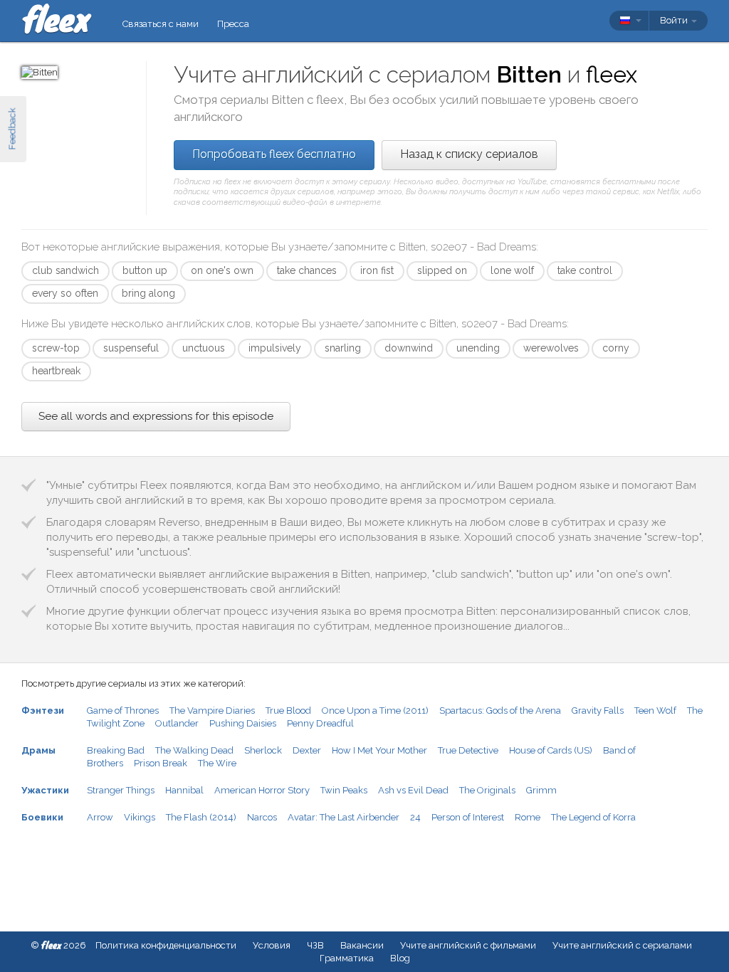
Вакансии (362, 945)
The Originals (487, 790)
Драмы (38, 750)
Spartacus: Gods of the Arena (500, 710)
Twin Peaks (343, 790)
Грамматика (347, 958)
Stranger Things (120, 790)
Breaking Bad (116, 750)
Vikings (139, 817)
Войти (675, 20)
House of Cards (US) (550, 750)
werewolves (551, 348)
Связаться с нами (160, 24)
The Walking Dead (194, 750)
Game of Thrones (123, 710)
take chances (307, 270)
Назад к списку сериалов (469, 154)
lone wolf (512, 270)
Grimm (541, 790)
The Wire (217, 763)
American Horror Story (262, 790)
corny (615, 348)
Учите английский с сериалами (622, 945)
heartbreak (56, 370)
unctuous (203, 348)
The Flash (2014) (201, 817)
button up (144, 270)
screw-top (56, 348)
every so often (65, 293)
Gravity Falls (598, 710)
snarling (343, 348)
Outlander (177, 723)
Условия (271, 945)
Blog (400, 958)
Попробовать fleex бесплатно (274, 154)
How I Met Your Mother (379, 750)
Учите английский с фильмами (468, 945)
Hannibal (184, 790)
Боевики (42, 817)
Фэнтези (42, 710)
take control (584, 270)
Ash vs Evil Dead (413, 790)
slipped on (442, 270)
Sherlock (263, 750)
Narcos (262, 817)
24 (415, 817)
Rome (527, 817)
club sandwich (65, 270)
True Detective (468, 750)
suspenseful (131, 348)
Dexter (307, 750)
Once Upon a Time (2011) (375, 710)
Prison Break (160, 763)
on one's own (222, 270)
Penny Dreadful (320, 723)
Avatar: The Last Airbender (343, 817)
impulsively (274, 348)
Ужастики (45, 790)
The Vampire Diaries (212, 710)
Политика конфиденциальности (165, 945)
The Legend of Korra (593, 817)
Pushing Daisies (242, 723)
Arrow (100, 817)
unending (478, 348)
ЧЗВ (315, 945)
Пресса (233, 24)
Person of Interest (467, 817)
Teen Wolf (655, 710)
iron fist (377, 270)
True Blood (288, 710)
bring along (148, 293)
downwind (408, 348)
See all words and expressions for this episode (155, 416)
